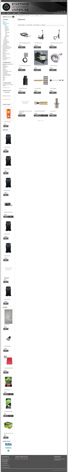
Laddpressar (7, 36)
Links (3, 78)
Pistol (6, 33)
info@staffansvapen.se (6, 87)
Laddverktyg (7, 28)
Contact (19, 13)
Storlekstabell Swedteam (7, 75)
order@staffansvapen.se (7, 99)
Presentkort (4, 54)
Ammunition (4, 22)
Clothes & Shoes (5, 45)
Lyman (5, 25)
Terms (14, 13)
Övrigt (5, 38)
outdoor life (4, 49)
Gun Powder (5, 40)
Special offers (5, 58)
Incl (63, 11)
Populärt (4, 52)
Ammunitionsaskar (6, 41)
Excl (66, 11)
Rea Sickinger (5, 72)
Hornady (5, 37)
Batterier (4, 55)
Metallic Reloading (6, 23)
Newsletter (4, 77)
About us (9, 13)
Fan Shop (4, 51)
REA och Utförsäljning (6, 53)
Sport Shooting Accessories (7, 47)
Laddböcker (5, 43)
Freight (4, 68)
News (4, 76)
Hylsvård (6, 27)
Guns (3, 21)
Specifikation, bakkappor (7, 74)
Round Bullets (7, 32)
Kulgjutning (7, 29)
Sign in (4, 80)
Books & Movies (5, 50)
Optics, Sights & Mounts (6, 46)
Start (3, 13)
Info (6, 126)
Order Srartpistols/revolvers (7, 71)
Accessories (7, 26)
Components (5, 39)
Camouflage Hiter (5, 66)
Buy (11, 216)
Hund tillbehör (5, 44)
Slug (6, 31)
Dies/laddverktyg (6, 42)
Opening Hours (5, 70)
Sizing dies (7, 30)
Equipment (5, 24)
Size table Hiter (5, 73)
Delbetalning (5, 67)
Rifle (6, 34)
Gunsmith (4, 69)
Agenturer (4, 65)
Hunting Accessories (6, 48)
